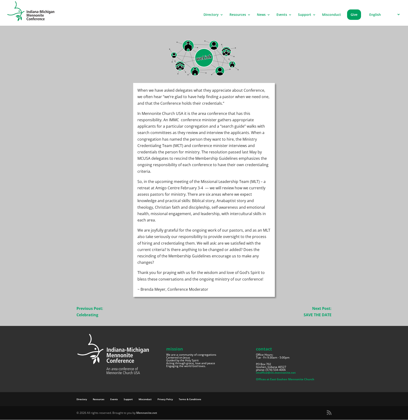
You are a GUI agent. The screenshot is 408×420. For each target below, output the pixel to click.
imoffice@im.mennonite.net (276, 373)
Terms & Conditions (190, 399)
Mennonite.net (146, 413)
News (261, 15)
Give (354, 14)
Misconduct (331, 15)
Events (281, 15)
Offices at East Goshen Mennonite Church (285, 379)
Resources (238, 15)
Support (304, 15)
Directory (211, 15)
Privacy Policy (165, 399)
